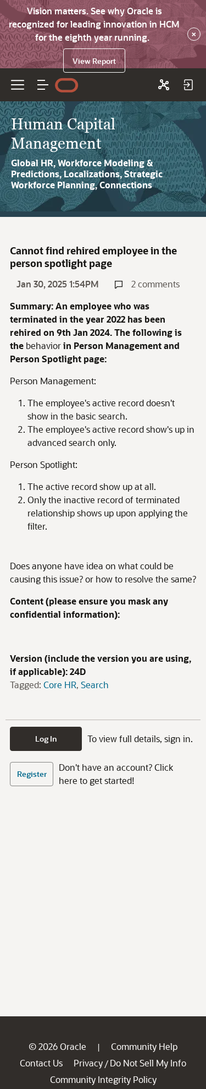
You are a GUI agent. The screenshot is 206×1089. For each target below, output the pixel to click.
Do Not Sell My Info (148, 1063)
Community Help (144, 1046)
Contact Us (41, 1063)
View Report (94, 61)
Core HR (59, 684)
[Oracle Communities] (163, 84)
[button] (43, 85)
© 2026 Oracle (57, 1046)
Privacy (88, 1063)
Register (32, 774)
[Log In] (188, 84)
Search (95, 684)
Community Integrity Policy (103, 1079)
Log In (46, 738)
